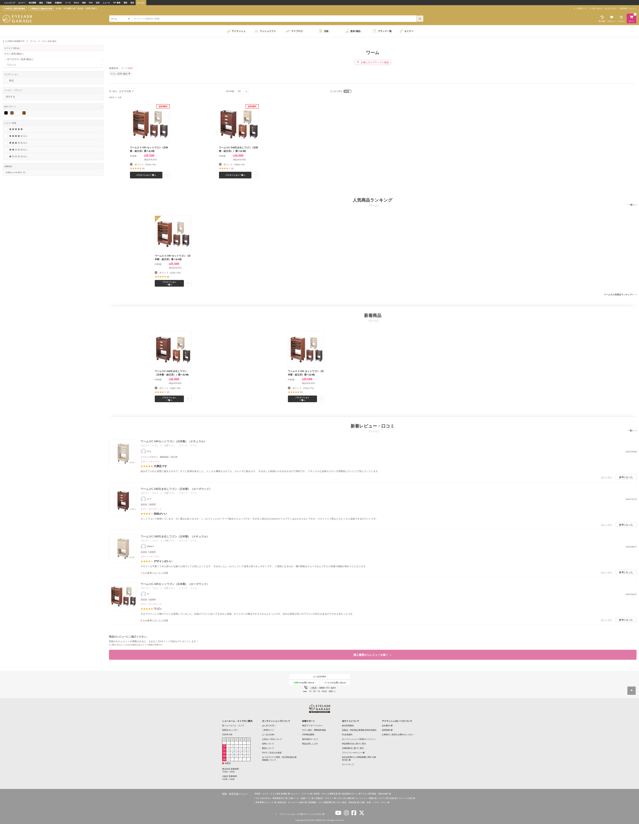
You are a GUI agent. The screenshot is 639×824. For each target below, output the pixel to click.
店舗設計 (58, 2)
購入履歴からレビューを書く (371, 655)
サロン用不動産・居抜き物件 (375, 793)
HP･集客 (116, 2)
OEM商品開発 (308, 734)
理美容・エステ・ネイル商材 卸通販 (271, 793)
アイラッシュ (239, 31)
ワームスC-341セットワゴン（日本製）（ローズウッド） (175, 584)
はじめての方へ (269, 725)
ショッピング (9, 2)
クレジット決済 (405, 798)
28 (244, 756)
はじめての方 (610, 8)
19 (236, 753)
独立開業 (32, 2)
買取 (125, 2)
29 (248, 756)
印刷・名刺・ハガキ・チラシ (374, 802)
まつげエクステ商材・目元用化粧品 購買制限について (279, 758)
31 (228, 759)
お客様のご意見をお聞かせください (398, 734)
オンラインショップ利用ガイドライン (359, 739)
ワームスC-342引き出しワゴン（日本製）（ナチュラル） (175, 536)
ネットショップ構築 (365, 798)
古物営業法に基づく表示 (353, 748)
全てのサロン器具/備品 (20, 59)
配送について (268, 748)
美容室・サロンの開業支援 (326, 793)
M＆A (76, 2)
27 (240, 756)
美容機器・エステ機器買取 (320, 802)
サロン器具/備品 (14, 53)
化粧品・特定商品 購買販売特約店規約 (359, 730)
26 (236, 756)
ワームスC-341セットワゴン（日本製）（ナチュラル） (174, 441)
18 (232, 753)
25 (232, 756)
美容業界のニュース (265, 802)
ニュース (106, 2)
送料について (268, 743)
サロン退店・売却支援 (346, 802)
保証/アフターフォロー (312, 725)
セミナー (22, 2)
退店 (132, 2)
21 (244, 753)
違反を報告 (606, 477)
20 (240, 753)
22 (248, 753)
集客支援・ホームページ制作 (291, 802)
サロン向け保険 (344, 798)
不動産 (49, 2)
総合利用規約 (348, 725)
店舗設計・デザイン (324, 798)
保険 (84, 2)
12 (236, 749)
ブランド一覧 (385, 31)
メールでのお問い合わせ (335, 682)
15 (248, 749)
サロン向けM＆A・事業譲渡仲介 (270, 798)
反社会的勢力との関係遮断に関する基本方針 (359, 758)
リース (68, 2)
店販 (326, 31)
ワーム (33, 41)
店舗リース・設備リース (300, 798)
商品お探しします (310, 743)
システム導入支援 (386, 798)
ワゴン (11, 64)
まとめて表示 (336, 91)
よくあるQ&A (319, 676)
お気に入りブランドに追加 (374, 62)
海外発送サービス (310, 739)
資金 (41, 2)
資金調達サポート (350, 793)
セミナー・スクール (300, 793)
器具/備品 (355, 31)
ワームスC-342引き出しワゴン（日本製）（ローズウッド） (176, 489)
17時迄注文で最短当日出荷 (41, 8)
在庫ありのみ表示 (15, 172)
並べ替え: (113, 91)
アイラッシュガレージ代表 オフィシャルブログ (300, 814)
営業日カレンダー (230, 730)
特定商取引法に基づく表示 (354, 743)
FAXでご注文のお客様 (272, 752)
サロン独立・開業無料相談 (314, 730)
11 (232, 749)
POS (91, 2)
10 (228, 749)
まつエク (141, 2)
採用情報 (386, 730)
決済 (98, 2)
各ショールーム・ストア (233, 725)
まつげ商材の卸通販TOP (13, 41)
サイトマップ (348, 764)
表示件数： (231, 91)
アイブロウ (297, 31)
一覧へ (631, 204)
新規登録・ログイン (628, 8)
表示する (10, 96)
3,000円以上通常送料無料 (14, 8)
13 (240, 749)
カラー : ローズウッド (151, 508)
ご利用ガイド (268, 730)
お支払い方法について (272, 739)
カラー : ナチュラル (150, 461)
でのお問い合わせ (304, 682)
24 (228, 756)
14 (244, 749)
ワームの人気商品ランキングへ (619, 294)
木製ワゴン (169, 445)
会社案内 (386, 725)
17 (228, 753)
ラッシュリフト (268, 31)
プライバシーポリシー (352, 752)
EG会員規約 (347, 734)
